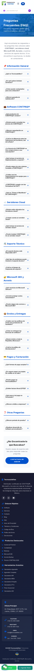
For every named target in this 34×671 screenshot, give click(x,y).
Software (7, 507)
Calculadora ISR (9, 575)
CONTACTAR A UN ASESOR (17, 460)
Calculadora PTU (9, 585)
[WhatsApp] (8, 498)
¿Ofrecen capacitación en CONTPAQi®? (14, 131)
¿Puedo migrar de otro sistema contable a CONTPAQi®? (16, 167)
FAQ (5, 520)
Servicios (7, 511)
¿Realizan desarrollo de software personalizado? (13, 428)
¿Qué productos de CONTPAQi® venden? (13, 114)
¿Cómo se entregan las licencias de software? (13, 331)
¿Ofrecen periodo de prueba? (15, 420)
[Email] (13, 498)
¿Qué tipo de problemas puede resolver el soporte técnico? (16, 260)
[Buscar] (29, 10)
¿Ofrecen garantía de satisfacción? (12, 98)
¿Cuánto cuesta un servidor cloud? (15, 218)
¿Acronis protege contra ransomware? (13, 296)
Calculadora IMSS (9, 578)
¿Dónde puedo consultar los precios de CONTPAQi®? (15, 123)
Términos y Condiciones (11, 526)
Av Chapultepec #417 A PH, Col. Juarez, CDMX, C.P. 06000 (16, 610)
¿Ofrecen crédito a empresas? (15, 404)
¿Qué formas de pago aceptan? (16, 364)
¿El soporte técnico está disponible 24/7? (13, 251)
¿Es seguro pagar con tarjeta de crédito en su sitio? (15, 372)
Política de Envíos (9, 532)
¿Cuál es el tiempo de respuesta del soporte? (13, 268)
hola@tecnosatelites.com (14, 632)
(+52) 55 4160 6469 (13, 621)
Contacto (7, 514)
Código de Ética (9, 529)
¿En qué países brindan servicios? (13, 81)
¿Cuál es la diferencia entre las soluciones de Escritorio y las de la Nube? (15, 140)
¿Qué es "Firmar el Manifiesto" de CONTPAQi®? (15, 193)
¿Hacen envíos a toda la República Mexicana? (13, 339)
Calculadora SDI (9, 591)
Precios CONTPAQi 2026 (11, 560)
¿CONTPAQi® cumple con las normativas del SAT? (15, 185)
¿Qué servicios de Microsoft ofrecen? (15, 288)
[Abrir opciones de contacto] (5, 667)
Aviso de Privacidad (10, 523)
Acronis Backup (9, 557)
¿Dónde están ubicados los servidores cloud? (14, 210)
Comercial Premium (10, 545)
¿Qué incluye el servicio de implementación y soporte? (14, 159)
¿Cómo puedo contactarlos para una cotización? (14, 89)
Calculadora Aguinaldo (11, 569)
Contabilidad (8, 548)
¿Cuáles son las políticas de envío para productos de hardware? (15, 322)
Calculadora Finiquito (10, 581)
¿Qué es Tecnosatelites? (13, 74)
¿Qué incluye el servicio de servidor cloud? (14, 226)
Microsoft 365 (8, 554)
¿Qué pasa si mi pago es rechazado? (13, 396)
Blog (5, 517)
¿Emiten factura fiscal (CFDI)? (15, 388)
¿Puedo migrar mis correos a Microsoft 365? (15, 305)
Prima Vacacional (9, 588)
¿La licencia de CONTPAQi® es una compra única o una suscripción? (16, 150)
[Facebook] (3, 498)
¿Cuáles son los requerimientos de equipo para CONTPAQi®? (16, 176)
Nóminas (6, 551)
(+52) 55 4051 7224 (13, 626)
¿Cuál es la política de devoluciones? (12, 348)
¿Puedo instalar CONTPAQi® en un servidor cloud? (15, 235)
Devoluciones (8, 535)
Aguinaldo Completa (10, 572)
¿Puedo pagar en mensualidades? (11, 380)
